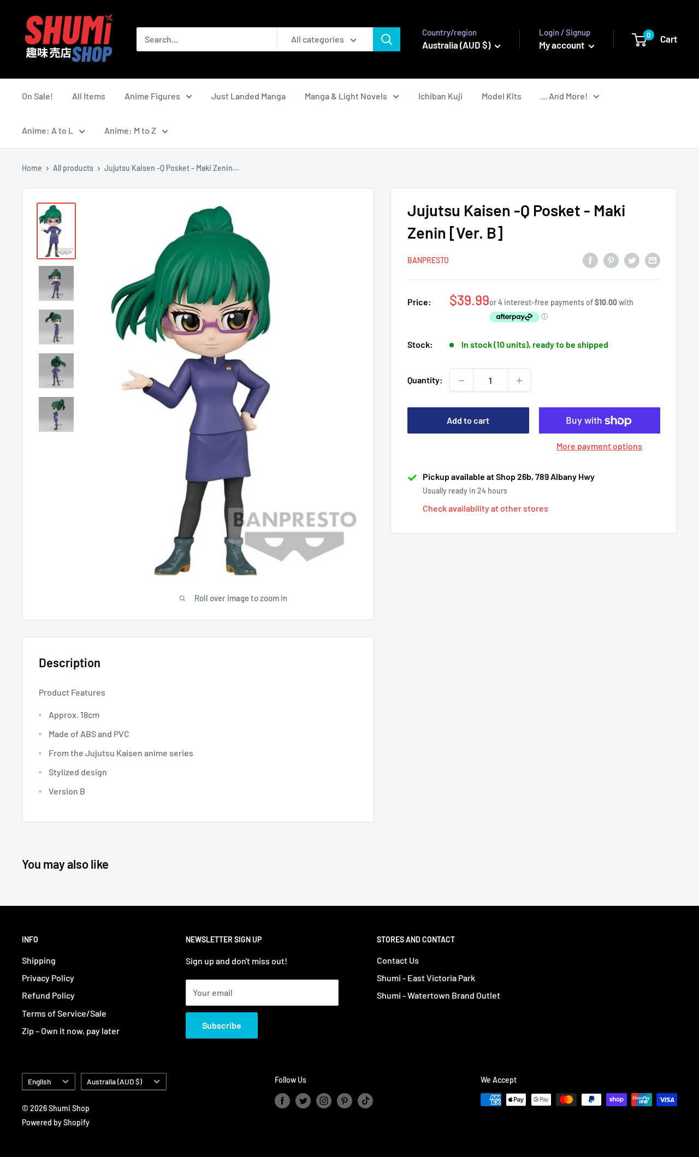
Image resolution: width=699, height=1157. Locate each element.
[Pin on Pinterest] (611, 259)
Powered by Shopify (56, 1122)
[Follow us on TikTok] (365, 1100)
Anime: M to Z (130, 130)
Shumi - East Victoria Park (426, 977)
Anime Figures (152, 96)
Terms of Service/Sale (64, 1013)
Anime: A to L (47, 130)
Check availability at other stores (485, 508)
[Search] (386, 39)
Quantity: (425, 380)
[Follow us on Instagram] (323, 1100)
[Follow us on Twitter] (303, 1100)
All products (73, 168)
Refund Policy (48, 995)
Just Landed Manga (248, 96)
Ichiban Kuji (440, 96)
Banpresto (428, 260)
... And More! (564, 96)
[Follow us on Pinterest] (344, 1100)
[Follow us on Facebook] (282, 1100)
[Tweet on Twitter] (631, 259)
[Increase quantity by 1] (519, 380)
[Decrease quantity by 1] (461, 380)
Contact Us (398, 960)
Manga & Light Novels (346, 96)
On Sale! (37, 96)
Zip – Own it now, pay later (71, 1030)
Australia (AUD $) (114, 1081)
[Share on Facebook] (590, 259)
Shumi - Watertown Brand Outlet (438, 995)
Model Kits (502, 96)
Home (32, 168)
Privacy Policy (48, 977)
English (39, 1081)
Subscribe (221, 1025)
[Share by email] (652, 259)
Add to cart (468, 421)
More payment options (599, 446)
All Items (88, 96)
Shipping (39, 960)
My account (562, 44)
